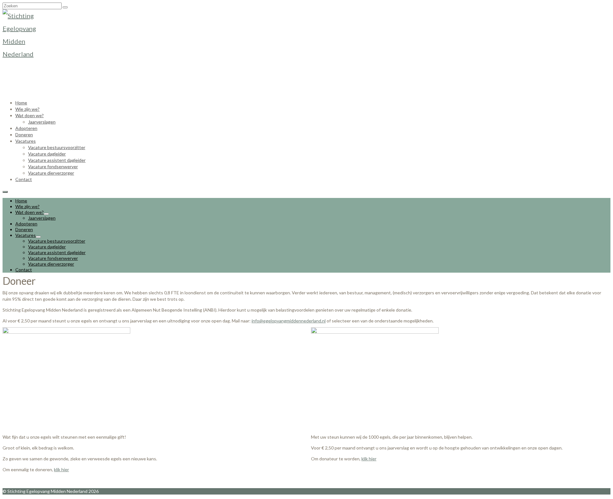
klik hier (61, 469)
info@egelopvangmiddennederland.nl (289, 320)
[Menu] (5, 192)
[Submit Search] (65, 7)
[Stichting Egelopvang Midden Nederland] (306, 48)
